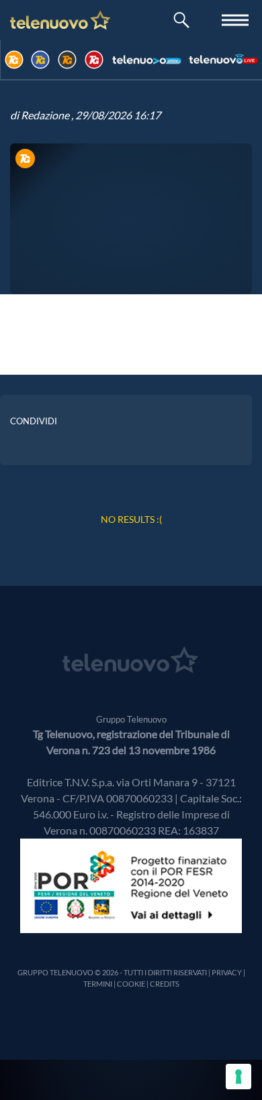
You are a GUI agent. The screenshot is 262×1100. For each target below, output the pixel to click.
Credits (164, 983)
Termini (97, 983)
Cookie (131, 983)
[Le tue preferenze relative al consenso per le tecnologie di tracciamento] (238, 1076)
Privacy (227, 972)
